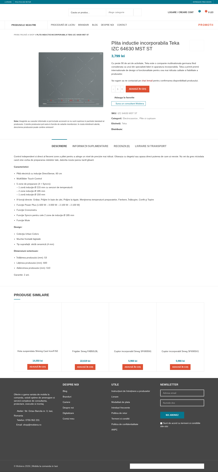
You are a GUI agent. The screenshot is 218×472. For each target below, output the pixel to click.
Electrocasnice (130, 118)
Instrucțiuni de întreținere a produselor (130, 391)
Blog (65, 391)
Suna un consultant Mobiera (129, 103)
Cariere (66, 402)
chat (144, 80)
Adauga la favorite (124, 97)
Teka (124, 123)
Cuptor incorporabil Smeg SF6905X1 (180, 351)
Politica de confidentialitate (124, 424)
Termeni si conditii (120, 418)
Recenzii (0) (122, 146)
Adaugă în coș (137, 89)
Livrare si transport (150, 146)
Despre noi (68, 407)
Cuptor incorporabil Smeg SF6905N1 (132, 351)
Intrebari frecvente (120, 407)
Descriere (59, 146)
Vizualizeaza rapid (57, 309)
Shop (31, 35)
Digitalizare (68, 413)
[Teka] (197, 45)
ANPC (114, 429)
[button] (37, 367)
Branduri (67, 396)
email (150, 80)
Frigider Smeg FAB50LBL (85, 351)
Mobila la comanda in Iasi (45, 466)
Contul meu (68, 418)
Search (137, 12)
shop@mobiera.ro (32, 424)
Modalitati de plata (120, 402)
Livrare (114, 396)
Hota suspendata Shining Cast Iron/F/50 (37, 351)
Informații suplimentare (90, 146)
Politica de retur (119, 413)
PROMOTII (205, 25)
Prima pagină (20, 35)
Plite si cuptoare (147, 118)
